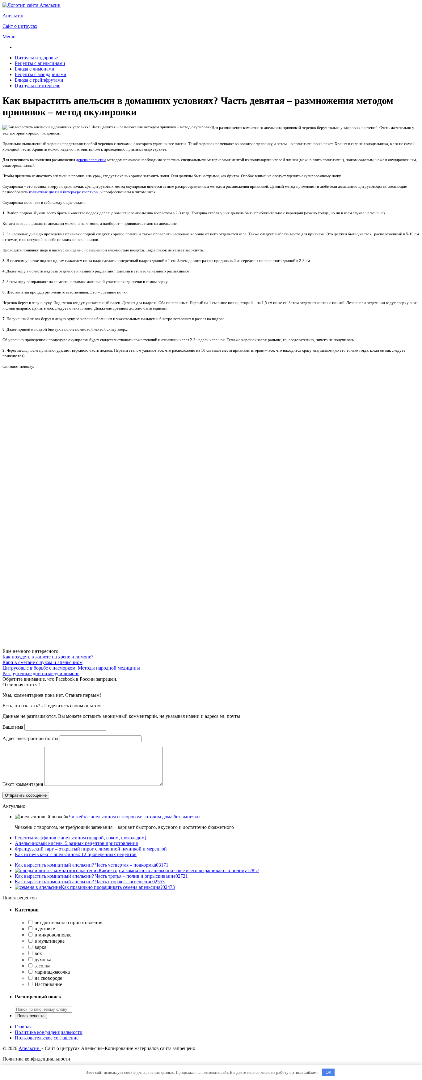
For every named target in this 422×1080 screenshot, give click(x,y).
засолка (41, 965)
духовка (42, 959)
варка (39, 947)
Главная (23, 1026)
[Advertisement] (187, 417)
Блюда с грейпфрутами (39, 80)
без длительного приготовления (67, 922)
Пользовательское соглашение (46, 1037)
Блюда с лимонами (34, 68)
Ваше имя (12, 727)
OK (328, 1072)
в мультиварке (49, 941)
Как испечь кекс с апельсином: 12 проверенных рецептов (76, 854)
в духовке (44, 928)
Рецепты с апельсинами (40, 63)
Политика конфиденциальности (48, 1032)
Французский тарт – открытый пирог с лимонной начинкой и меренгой (91, 848)
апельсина (91, 159)
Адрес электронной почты (30, 738)
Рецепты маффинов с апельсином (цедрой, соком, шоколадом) (80, 837)
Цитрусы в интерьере (37, 85)
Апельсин (30, 1048)
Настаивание (47, 984)
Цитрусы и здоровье (36, 57)
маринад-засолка (51, 972)
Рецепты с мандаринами (40, 74)
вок (37, 953)
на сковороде (47, 978)
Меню (8, 36)
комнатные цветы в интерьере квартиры (64, 192)
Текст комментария (22, 784)
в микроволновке (52, 934)
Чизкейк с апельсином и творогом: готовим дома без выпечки (134, 816)
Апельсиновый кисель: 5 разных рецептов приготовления (76, 843)
